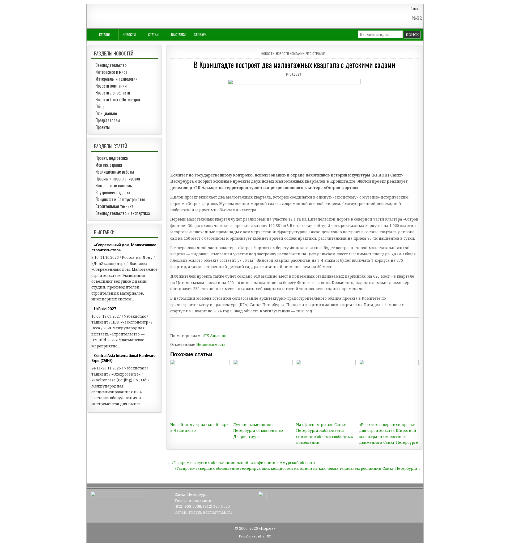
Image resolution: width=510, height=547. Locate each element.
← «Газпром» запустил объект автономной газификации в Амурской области (241, 462)
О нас (414, 8)
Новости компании (290, 53)
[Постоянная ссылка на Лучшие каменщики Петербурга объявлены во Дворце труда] (263, 389)
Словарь (200, 34)
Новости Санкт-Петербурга (117, 99)
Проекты (102, 127)
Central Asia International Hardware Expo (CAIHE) (123, 358)
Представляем (107, 120)
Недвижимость (211, 344)
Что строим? (315, 53)
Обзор (100, 106)
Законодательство (110, 65)
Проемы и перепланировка (117, 178)
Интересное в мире (111, 72)
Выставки (178, 34)
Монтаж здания (108, 165)
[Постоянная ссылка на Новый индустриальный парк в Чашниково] (200, 389)
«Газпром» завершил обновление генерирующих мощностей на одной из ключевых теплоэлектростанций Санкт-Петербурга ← (298, 468)
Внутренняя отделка (112, 192)
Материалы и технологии (116, 79)
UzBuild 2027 (105, 309)
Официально (106, 113)
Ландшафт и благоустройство (120, 199)
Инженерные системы (114, 185)
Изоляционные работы (114, 172)
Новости (129, 34)
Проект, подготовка (111, 158)
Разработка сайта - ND (255, 536)
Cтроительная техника (114, 206)
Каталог (104, 34)
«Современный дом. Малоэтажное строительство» (123, 247)
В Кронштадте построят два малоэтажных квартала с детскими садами (294, 64)
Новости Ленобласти (112, 92)
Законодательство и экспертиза (122, 213)
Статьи (153, 34)
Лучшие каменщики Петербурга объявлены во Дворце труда (258, 430)
